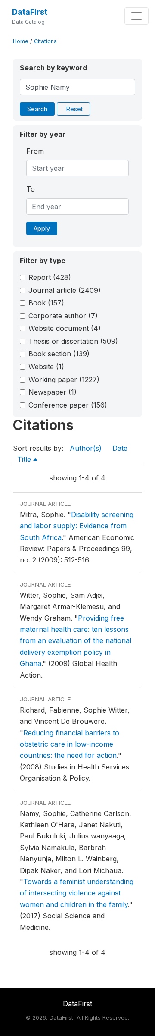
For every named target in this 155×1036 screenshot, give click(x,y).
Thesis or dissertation (73, 341)
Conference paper (67, 405)
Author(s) (86, 448)
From (35, 151)
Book (46, 302)
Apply (42, 228)
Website (46, 366)
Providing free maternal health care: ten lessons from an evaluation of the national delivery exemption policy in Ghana (75, 641)
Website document (64, 328)
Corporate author (63, 315)
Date (119, 448)
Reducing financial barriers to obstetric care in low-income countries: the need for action (69, 744)
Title (25, 459)
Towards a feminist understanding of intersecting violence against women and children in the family (76, 893)
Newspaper (52, 392)
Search (37, 109)
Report (49, 277)
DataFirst (29, 11)
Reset (74, 109)
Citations (45, 41)
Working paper (63, 379)
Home (20, 41)
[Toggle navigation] (136, 16)
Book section (59, 353)
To (30, 189)
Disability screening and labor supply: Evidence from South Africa (76, 526)
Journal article (64, 290)
